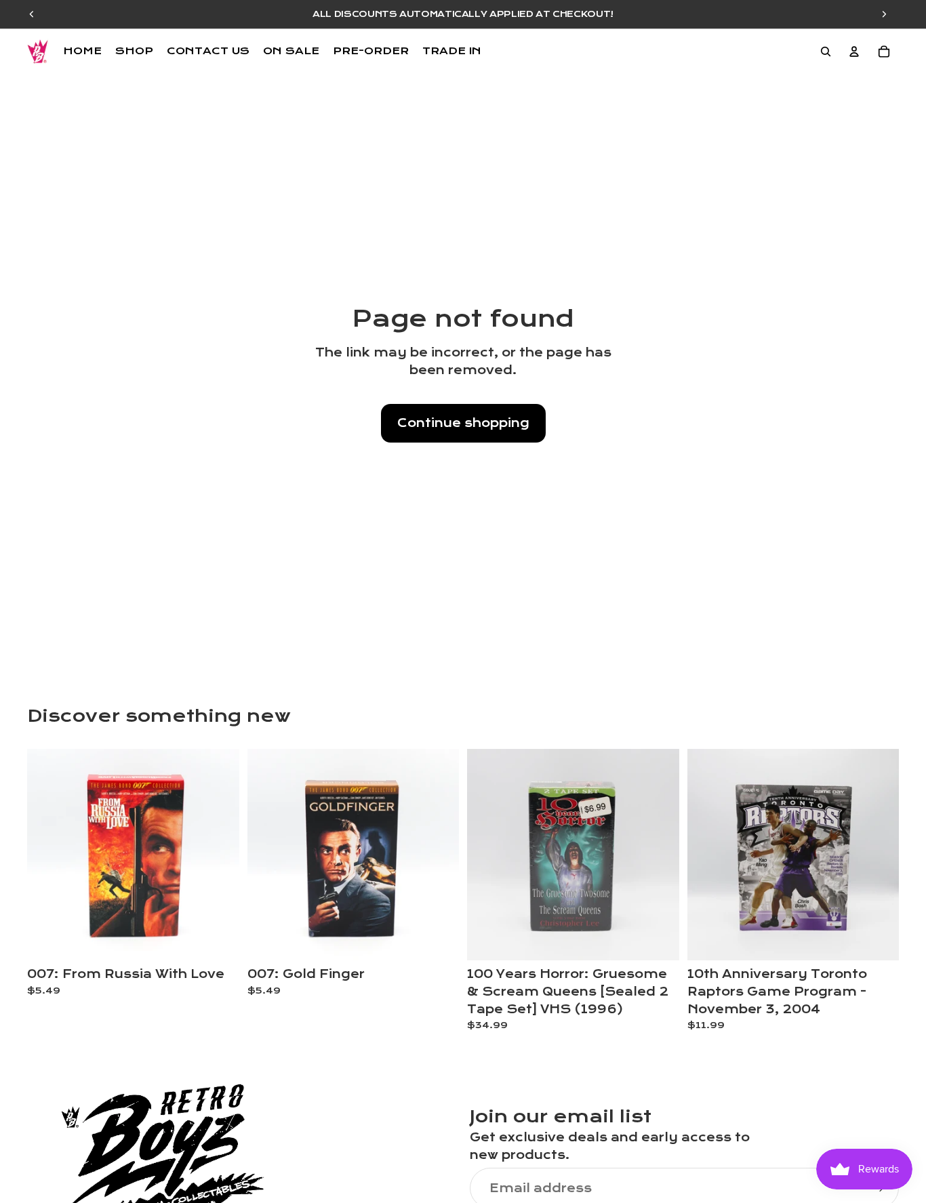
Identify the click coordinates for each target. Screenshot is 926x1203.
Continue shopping (463, 423)
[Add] (218, 940)
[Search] (826, 51)
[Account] (854, 51)
